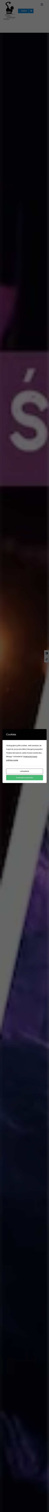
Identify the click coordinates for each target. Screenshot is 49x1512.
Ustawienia (24, 771)
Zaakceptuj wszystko (24, 777)
